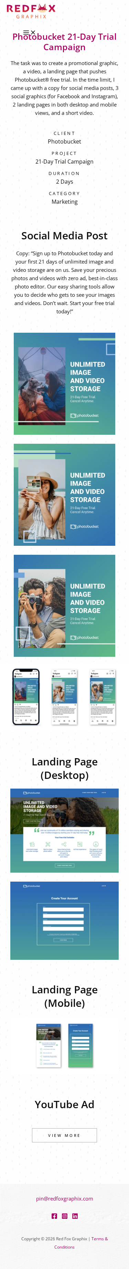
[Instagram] (65, 1217)
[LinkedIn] (75, 1217)
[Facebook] (54, 1217)
